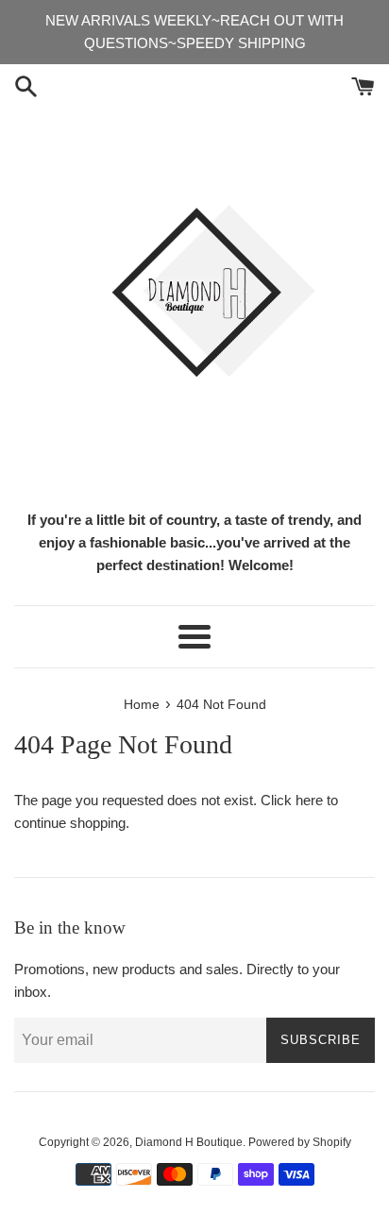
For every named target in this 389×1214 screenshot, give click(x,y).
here (309, 800)
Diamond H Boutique (189, 1142)
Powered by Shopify (299, 1142)
